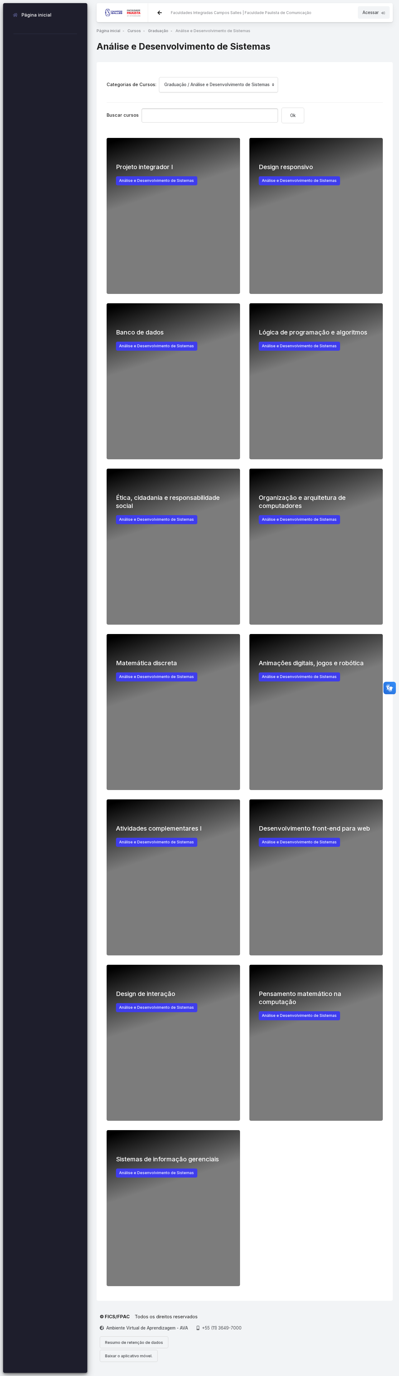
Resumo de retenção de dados (134, 1342)
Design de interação (145, 994)
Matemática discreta (146, 663)
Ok (293, 115)
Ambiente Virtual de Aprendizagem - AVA (147, 1327)
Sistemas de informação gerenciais (167, 1159)
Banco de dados (140, 332)
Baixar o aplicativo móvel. (128, 1356)
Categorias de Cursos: (131, 84)
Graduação (158, 30)
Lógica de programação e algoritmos (313, 332)
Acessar (371, 12)
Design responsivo (286, 167)
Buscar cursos (123, 115)
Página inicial (108, 30)
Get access (173, 286)
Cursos (134, 30)
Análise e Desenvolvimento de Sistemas (212, 30)
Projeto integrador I (144, 167)
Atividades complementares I (159, 828)
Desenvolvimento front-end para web (314, 828)
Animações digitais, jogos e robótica (311, 663)
